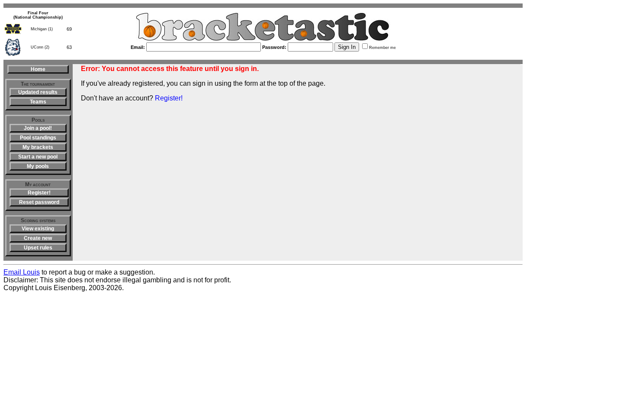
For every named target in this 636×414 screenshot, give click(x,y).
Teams (38, 102)
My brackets (37, 147)
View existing (38, 229)
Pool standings (38, 138)
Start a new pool (38, 157)
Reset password (39, 202)
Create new (38, 238)
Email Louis (21, 272)
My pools (38, 166)
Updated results (38, 92)
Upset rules (38, 248)
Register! (39, 193)
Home (38, 69)
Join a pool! (38, 128)
